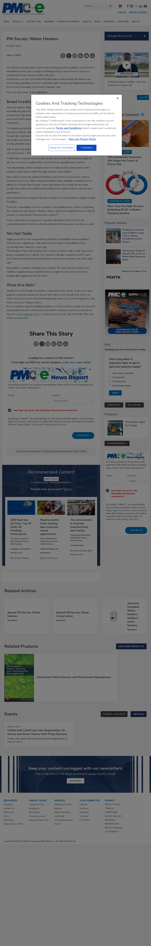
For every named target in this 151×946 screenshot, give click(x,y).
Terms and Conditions (69, 128)
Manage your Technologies (61, 148)
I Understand (86, 148)
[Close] (117, 98)
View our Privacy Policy (82, 139)
